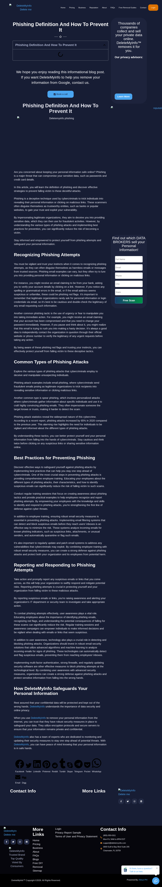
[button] (104, 45)
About (104, 8)
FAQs (112, 8)
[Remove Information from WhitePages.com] (129, 77)
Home (63, 8)
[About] (92, 808)
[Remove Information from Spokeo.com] (129, 85)
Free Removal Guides (127, 8)
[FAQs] (92, 811)
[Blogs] (92, 815)
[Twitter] (127, 801)
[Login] (63, 790)
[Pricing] (92, 800)
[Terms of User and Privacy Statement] (63, 799)
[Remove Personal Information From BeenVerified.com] (129, 67)
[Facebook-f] (121, 801)
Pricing (72, 8)
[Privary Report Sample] (63, 794)
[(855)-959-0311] (27, 797)
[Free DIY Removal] (92, 819)
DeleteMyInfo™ (129, 43)
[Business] (92, 804)
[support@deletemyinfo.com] (27, 802)
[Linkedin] (141, 801)
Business (82, 8)
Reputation (93, 8)
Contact (143, 8)
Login (153, 8)
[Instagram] (134, 801)
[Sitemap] (92, 822)
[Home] (92, 797)
